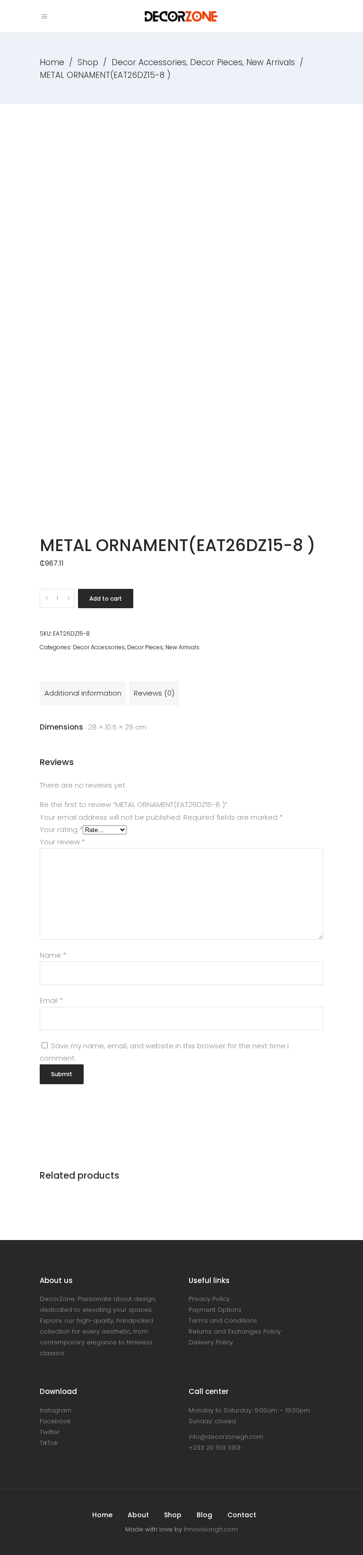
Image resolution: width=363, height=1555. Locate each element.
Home (52, 62)
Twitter (50, 1432)
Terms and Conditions (223, 1320)
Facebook (55, 1421)
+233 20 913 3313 (215, 1447)
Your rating (61, 829)
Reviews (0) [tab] (154, 693)
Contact (241, 1515)
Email (51, 1000)
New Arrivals (270, 62)
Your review (62, 842)
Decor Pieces (216, 62)
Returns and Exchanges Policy (235, 1331)
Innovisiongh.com (211, 1529)
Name (53, 955)
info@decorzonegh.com (226, 1436)
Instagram (55, 1410)
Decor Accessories (149, 62)
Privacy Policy (209, 1298)
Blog (204, 1515)
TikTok (49, 1442)
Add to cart (105, 599)
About (138, 1515)
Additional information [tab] (82, 693)
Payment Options (215, 1309)
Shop (88, 62)
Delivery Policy (211, 1342)
